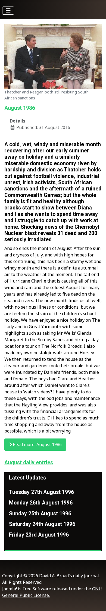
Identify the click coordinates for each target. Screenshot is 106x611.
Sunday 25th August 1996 (40, 513)
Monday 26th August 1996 (41, 503)
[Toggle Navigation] (8, 11)
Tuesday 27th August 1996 (41, 492)
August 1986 (19, 108)
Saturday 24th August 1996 (42, 524)
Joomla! (9, 589)
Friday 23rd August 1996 (39, 535)
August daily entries (28, 462)
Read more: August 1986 (37, 444)
